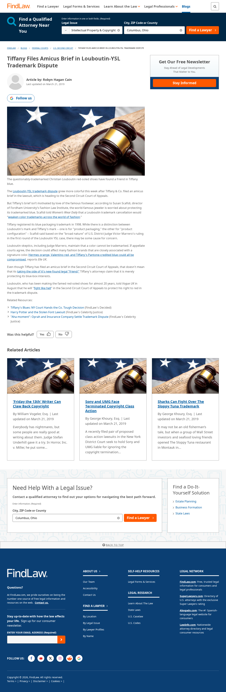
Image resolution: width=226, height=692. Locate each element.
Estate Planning (186, 501)
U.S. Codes (134, 623)
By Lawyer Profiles (93, 629)
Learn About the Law (140, 603)
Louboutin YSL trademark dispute (35, 191)
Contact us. (42, 602)
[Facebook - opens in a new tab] (31, 658)
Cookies (55, 681)
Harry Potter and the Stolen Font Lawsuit (38, 312)
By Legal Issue (91, 623)
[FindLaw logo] (20, 6)
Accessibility (90, 588)
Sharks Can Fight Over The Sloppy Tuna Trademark (181, 404)
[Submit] (61, 640)
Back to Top (115, 545)
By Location (89, 616)
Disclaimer (39, 681)
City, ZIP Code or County (140, 23)
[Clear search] (119, 30)
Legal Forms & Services (141, 581)
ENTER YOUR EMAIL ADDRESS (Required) (31, 632)
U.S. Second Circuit (63, 48)
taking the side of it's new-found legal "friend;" (48, 271)
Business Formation (189, 507)
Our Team (89, 581)
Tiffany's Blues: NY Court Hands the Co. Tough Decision (48, 307)
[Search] (215, 6)
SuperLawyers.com (191, 596)
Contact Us (89, 595)
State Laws (183, 513)
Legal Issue (69, 23)
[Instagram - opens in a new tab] (59, 658)
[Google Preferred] (79, 658)
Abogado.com (188, 610)
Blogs (24, 48)
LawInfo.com (188, 624)
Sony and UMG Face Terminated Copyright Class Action (109, 406)
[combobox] (92, 30)
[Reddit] (69, 658)
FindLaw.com (188, 581)
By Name (88, 636)
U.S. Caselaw (135, 616)
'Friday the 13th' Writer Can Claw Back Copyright (37, 404)
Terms (10, 681)
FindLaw (11, 48)
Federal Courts (40, 48)
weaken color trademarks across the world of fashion (44, 217)
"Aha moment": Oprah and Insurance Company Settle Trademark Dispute (59, 317)
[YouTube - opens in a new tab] (40, 658)
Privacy (24, 681)
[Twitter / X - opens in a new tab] (50, 658)
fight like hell (42, 288)
